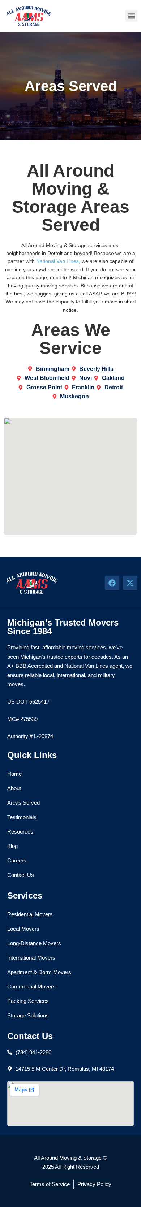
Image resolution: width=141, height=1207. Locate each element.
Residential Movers (30, 914)
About (14, 788)
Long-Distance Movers (34, 943)
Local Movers (23, 929)
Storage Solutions (28, 1015)
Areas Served (23, 803)
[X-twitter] (130, 583)
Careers (16, 860)
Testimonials (22, 817)
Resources (20, 832)
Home (14, 774)
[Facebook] (112, 583)
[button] (131, 16)
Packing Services (28, 1001)
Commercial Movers (31, 986)
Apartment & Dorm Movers (39, 972)
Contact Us (20, 875)
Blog (12, 846)
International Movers (31, 958)
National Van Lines (57, 261)
